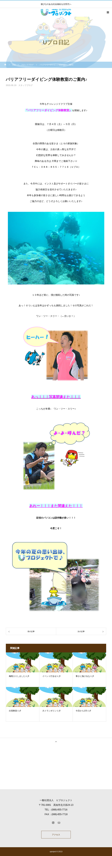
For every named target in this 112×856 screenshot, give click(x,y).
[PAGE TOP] (56, 741)
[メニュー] (107, 12)
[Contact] (58, 822)
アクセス (56, 834)
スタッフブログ (25, 85)
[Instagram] (53, 822)
